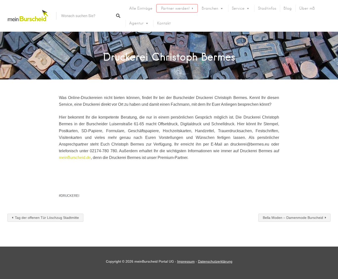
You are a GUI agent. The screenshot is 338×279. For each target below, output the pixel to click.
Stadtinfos (267, 8)
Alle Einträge (140, 8)
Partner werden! (175, 8)
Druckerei (70, 196)
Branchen (210, 8)
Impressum (186, 261)
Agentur (136, 23)
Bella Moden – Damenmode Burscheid (293, 218)
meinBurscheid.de (75, 157)
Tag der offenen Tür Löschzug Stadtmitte (47, 218)
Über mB (307, 8)
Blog (288, 8)
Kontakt (164, 23)
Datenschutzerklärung (215, 261)
